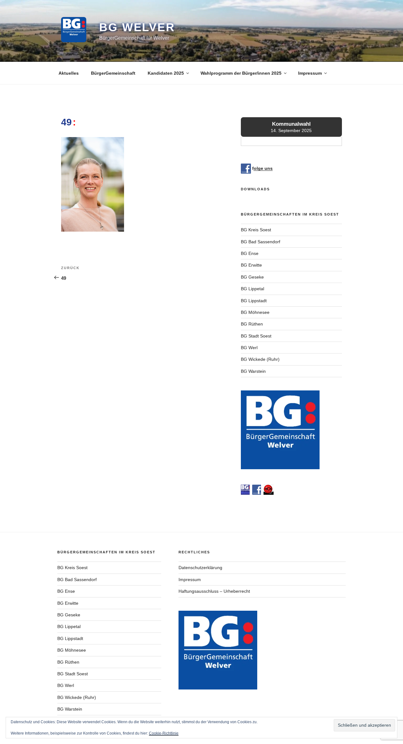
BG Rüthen (252, 323)
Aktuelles (69, 73)
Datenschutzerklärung (200, 567)
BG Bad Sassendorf (260, 241)
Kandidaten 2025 (166, 73)
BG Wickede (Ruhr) (260, 359)
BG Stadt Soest (256, 335)
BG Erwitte (251, 265)
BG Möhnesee (255, 312)
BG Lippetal (252, 288)
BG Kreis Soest (256, 229)
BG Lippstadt (254, 300)
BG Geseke (252, 277)
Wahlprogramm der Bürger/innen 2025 (241, 73)
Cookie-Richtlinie (164, 733)
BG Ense (249, 253)
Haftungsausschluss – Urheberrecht (214, 591)
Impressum (310, 73)
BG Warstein (253, 371)
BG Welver (137, 27)
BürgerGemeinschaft (113, 73)
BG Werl (249, 347)
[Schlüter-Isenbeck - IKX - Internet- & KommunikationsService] (269, 493)
